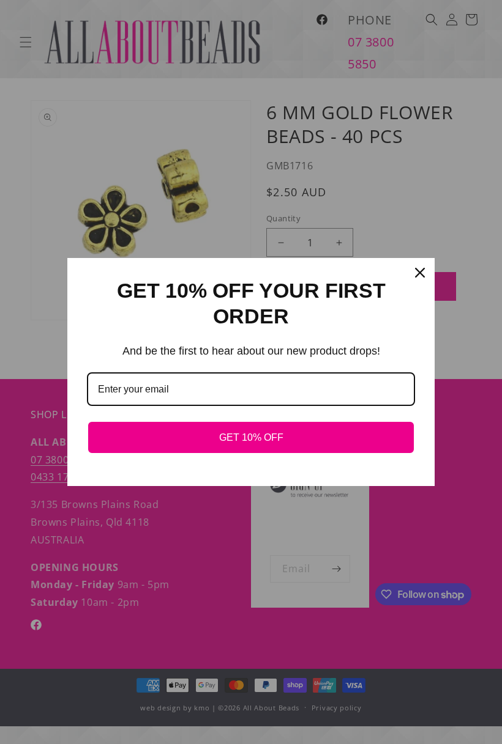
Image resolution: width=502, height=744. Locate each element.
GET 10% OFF (251, 437)
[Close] (420, 272)
